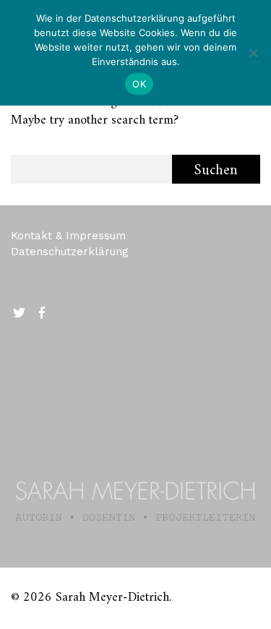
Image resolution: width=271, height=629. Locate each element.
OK (139, 84)
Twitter (20, 311)
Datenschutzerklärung (70, 251)
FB (42, 311)
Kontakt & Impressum (68, 235)
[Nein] (253, 53)
